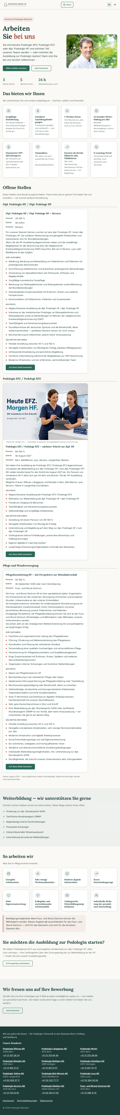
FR (115, 5)
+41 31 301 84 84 (50, 1055)
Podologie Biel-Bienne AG (55, 1073)
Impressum (8, 1100)
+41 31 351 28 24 (11, 1055)
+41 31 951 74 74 (88, 1068)
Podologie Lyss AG (89, 1073)
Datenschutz (46, 1100)
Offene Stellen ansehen (16, 68)
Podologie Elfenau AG (14, 1049)
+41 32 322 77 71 (50, 1080)
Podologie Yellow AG (13, 1073)
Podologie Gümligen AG (92, 1061)
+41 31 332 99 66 (88, 1055)
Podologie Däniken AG (53, 1086)
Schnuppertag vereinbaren (18, 963)
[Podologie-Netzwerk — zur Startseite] (15, 4)
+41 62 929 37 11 (11, 1080)
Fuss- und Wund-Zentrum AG (95, 1086)
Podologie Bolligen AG (53, 1061)
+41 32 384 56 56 (89, 1080)
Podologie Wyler (88, 1049)
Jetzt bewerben (41, 68)
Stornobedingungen (27, 1100)
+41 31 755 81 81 (11, 1093)
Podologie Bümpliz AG (14, 1061)
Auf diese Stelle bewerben (20, 367)
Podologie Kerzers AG (14, 1086)
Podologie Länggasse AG (54, 1049)
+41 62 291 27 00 (50, 1093)
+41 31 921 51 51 (49, 1068)
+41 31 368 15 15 (88, 1093)
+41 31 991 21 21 (11, 1068)
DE (109, 5)
